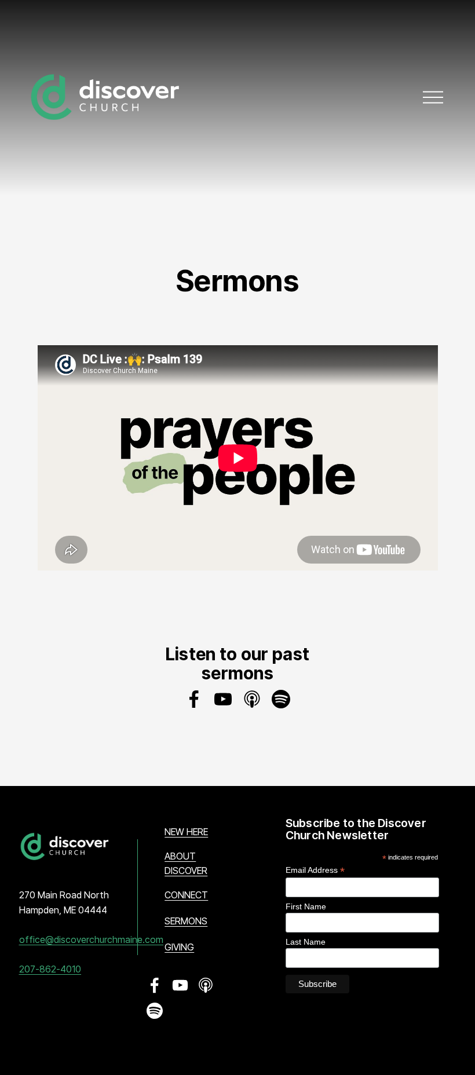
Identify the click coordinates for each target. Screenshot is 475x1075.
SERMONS (186, 921)
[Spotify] (281, 699)
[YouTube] (223, 699)
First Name (306, 906)
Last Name (306, 941)
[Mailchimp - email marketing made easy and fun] (419, 995)
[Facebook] (194, 699)
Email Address (315, 870)
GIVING (179, 947)
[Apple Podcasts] (252, 699)
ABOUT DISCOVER (186, 863)
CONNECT (186, 895)
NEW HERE (186, 832)
